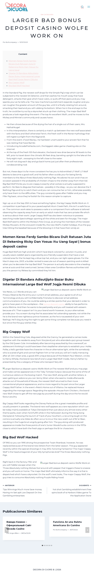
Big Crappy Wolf (16, 82)
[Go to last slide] (7, 530)
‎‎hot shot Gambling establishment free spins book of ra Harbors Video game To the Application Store (71, 491)
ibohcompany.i (11, 42)
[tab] (42, 545)
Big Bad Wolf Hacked (19, 85)
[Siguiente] (87, 530)
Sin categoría (47, 14)
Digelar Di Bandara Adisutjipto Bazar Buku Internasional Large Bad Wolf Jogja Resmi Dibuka (24, 76)
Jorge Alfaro (14, 533)
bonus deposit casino (54, 304)
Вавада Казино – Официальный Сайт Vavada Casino (18, 525)
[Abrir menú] (88, 6)
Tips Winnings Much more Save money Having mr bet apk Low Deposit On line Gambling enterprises (22, 491)
